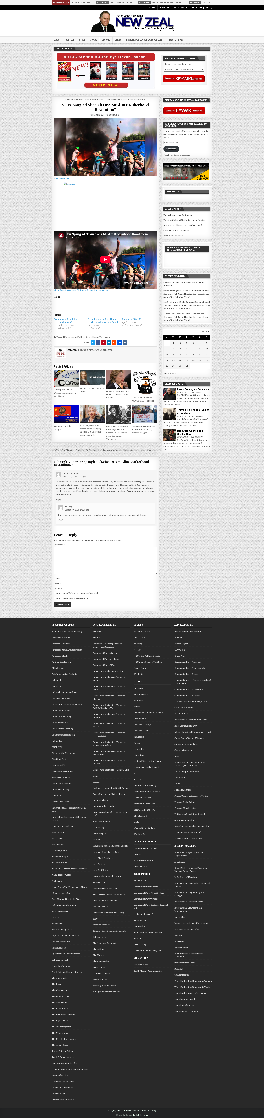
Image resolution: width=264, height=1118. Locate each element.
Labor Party (99, 828)
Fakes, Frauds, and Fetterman (177, 215)
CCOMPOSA (180, 650)
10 (187, 348)
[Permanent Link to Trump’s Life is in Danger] (66, 414)
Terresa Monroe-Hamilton (95, 349)
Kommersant (140, 920)
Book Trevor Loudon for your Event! (145, 40)
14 (167, 354)
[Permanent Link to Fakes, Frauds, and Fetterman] (169, 394)
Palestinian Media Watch (64, 905)
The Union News (60, 1033)
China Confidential (61, 710)
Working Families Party (104, 985)
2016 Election (72, 99)
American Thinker (61, 656)
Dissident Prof (59, 759)
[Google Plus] (200, 7)
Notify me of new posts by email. (72, 598)
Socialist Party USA (102, 925)
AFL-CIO (97, 637)
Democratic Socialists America (108, 671)
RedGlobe (179, 941)
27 (207, 360)
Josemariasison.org (184, 750)
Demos (96, 776)
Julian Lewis (58, 844)
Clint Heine (139, 637)
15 (173, 354)
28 (167, 366)
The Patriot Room (60, 1008)
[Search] (210, 7)
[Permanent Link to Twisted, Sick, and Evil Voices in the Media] (169, 414)
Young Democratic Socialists (107, 992)
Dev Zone (138, 688)
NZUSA (137, 779)
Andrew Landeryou (61, 662)
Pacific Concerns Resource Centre (191, 796)
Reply (58, 499)
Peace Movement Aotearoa (147, 791)
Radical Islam (97, 99)
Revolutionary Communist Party (108, 913)
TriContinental (181, 975)
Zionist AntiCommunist (63, 1100)
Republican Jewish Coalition (65, 935)
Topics (93, 40)
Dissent (96, 782)
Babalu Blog (57, 680)
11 (193, 348)
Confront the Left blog (62, 729)
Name (57, 578)
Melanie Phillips (60, 857)
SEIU (95, 919)
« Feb (166, 373)
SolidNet (178, 969)
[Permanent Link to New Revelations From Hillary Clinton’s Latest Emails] (118, 379)
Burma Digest (181, 644)
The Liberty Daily (60, 996)
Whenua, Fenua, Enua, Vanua (188, 838)
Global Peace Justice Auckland (148, 712)
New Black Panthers (103, 858)
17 (187, 354)
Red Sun (178, 935)
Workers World (100, 979)
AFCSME (97, 631)
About (57, 40)
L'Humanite (139, 926)
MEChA (96, 840)
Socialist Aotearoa (142, 797)
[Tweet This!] (93, 342)
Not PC (137, 650)
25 (193, 360)
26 (200, 360)
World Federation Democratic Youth (192, 987)
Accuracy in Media (61, 637)
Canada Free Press (61, 698)
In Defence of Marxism (185, 877)
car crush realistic (172, 314)
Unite (136, 822)
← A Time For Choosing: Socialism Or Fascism (74, 450)
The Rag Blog (99, 967)
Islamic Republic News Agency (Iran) (192, 732)
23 (180, 360)
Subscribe (164, 7)
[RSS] (207, 7)
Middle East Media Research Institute (70, 869)
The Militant (99, 949)
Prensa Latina (140, 866)
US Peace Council (101, 973)
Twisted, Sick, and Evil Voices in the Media (184, 220)
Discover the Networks (63, 753)
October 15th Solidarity (145, 785)
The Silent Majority (61, 1027)
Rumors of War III (131, 319)
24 (187, 360)
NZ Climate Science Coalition (148, 662)
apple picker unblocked (175, 302)
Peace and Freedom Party (105, 888)
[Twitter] (193, 7)
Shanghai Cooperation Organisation (191, 826)
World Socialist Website (186, 1011)
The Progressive (101, 961)
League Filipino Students (186, 772)
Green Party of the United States (109, 794)
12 (200, 348)
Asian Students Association (187, 631)
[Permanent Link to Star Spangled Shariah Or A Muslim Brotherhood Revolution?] (105, 147)
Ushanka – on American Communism (70, 1069)
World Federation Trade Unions (190, 993)
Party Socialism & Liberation (107, 876)
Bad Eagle (56, 686)
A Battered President (173, 236)
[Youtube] (203, 7)
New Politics (99, 864)
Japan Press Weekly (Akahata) (189, 738)
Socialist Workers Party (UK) (148, 950)
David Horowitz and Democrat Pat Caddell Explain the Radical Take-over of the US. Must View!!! (186, 294)
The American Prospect (104, 943)
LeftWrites (179, 777)
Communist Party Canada (105, 653)
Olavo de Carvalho (61, 893)
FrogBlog (138, 700)
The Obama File (59, 1002)
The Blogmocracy (60, 990)
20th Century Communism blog (67, 631)
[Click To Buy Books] (106, 88)
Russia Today (140, 944)
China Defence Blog (61, 717)
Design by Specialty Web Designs (132, 1115)
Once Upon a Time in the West (66, 899)
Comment (59, 545)
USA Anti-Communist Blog (64, 1063)
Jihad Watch (58, 832)
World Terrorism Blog (63, 1087)
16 (180, 354)
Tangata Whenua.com (144, 810)
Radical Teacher (100, 906)
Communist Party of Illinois (106, 659)
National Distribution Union (147, 761)
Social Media (180, 7)
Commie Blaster (60, 723)
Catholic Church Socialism (176, 230)
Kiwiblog (138, 644)
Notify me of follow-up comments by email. (77, 593)
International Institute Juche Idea (190, 720)
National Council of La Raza (106, 852)
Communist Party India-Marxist (189, 689)
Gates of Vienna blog (62, 783)
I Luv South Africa (60, 802)
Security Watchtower (62, 966)
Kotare (137, 743)
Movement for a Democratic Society (110, 846)
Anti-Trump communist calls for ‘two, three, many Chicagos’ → (128, 450)
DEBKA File (57, 747)
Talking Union (99, 937)
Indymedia (139, 737)
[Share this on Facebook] (98, 342)
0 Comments (198, 392)
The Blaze (57, 984)
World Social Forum (184, 1005)
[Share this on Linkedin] (109, 342)
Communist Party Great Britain (149, 893)
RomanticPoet (59, 948)
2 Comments (114, 114)
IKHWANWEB (181, 714)
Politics (81, 337)
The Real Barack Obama (63, 1014)
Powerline (57, 923)
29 (173, 366)
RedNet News (181, 947)
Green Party (140, 719)
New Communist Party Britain (148, 932)
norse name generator (174, 291)
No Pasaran (57, 881)
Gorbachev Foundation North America (111, 788)
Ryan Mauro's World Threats (66, 954)
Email (57, 584)
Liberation (139, 755)
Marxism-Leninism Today (186, 929)
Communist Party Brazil (145, 848)
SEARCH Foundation (184, 820)
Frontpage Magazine (62, 777)
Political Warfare (60, 911)
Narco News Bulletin (144, 860)
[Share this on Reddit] (114, 342)
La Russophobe (59, 850)
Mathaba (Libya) (141, 965)
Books (152, 7)
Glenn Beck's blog (60, 789)
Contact (70, 40)
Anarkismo (179, 862)
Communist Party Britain (146, 887)
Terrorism (104, 337)
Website (58, 588)
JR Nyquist (57, 838)
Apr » (173, 373)
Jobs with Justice (101, 821)
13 (207, 348)
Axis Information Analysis (64, 674)
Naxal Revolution (182, 790)
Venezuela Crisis (60, 1075)
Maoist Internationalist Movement (191, 923)
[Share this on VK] (125, 342)
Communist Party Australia (187, 662)
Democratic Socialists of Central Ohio (111, 770)
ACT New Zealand (142, 631)
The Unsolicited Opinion (64, 1039)
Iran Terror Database (62, 826)
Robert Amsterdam (61, 942)
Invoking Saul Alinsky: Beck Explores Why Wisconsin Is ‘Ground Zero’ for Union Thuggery (117, 432)
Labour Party (140, 749)
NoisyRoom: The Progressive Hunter (70, 887)
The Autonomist (59, 978)
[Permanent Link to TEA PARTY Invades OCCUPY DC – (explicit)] (144, 382)
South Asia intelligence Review (67, 972)
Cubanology (57, 741)
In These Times (100, 800)
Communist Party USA (104, 665)
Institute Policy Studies (104, 806)
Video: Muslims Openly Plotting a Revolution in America (81, 290)
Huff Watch (57, 795)
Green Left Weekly (183, 708)
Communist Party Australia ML (189, 668)
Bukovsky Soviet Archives (65, 692)
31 (187, 366)
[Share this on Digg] (119, 342)
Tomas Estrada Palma (62, 1051)
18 (193, 354)
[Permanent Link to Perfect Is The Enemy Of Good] (92, 377)
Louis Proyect (99, 834)
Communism (70, 337)
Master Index (176, 40)
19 (200, 354)
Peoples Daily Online (184, 802)
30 (180, 366)
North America (85, 99)
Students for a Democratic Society (109, 931)
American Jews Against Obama (67, 650)
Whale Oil (138, 674)
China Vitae (179, 656)
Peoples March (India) (185, 808)
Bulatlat (178, 637)
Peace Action (99, 882)
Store (82, 40)
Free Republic (59, 765)
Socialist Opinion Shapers (134, 99)
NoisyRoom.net (61, 179)
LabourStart (180, 917)
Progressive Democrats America (109, 894)
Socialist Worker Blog (144, 804)
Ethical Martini (141, 694)
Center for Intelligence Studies (67, 704)
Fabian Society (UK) (143, 914)
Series (118, 40)
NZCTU (137, 773)
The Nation (98, 955)
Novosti (137, 938)
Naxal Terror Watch (61, 875)
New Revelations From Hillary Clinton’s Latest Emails (117, 394)
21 (167, 360)
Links (177, 784)
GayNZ (137, 706)
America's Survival (61, 644)
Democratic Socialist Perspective (190, 701)
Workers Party (141, 834)
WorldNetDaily (59, 1094)
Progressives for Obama (105, 900)
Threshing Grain (60, 1045)
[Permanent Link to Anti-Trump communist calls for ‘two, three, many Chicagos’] (144, 414)
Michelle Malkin (60, 863)
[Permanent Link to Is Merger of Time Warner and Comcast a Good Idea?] (66, 378)
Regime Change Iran (62, 929)
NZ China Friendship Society (148, 767)
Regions (106, 40)
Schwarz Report (60, 960)
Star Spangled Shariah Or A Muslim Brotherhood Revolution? (105, 107)
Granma (137, 854)
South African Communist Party (149, 971)
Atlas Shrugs (58, 668)
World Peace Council (184, 999)
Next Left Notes (100, 870)
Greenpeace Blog (142, 725)
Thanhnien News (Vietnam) (187, 832)
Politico (55, 917)
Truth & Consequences (63, 1057)
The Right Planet (60, 1021)
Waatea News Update (144, 828)
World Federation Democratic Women (193, 981)
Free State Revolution (62, 771)
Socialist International (185, 963)
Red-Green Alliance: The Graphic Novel (182, 225)
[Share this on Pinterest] (103, 342)
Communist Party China (186, 674)
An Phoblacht (140, 881)
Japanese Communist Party (188, 744)
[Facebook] (196, 7)
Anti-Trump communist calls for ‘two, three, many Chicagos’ (143, 429)
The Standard (140, 816)
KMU (177, 756)
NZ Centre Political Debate (147, 656)
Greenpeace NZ (141, 731)
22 (173, 360)
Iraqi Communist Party (185, 726)
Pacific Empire (141, 668)
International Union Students (188, 902)
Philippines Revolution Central (189, 814)
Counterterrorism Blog (63, 735)
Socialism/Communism (113, 99)
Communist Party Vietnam (187, 695)
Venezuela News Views (63, 1081)
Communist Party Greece (146, 899)
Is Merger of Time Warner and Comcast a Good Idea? (65, 393)
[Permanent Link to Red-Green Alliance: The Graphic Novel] (169, 435)
